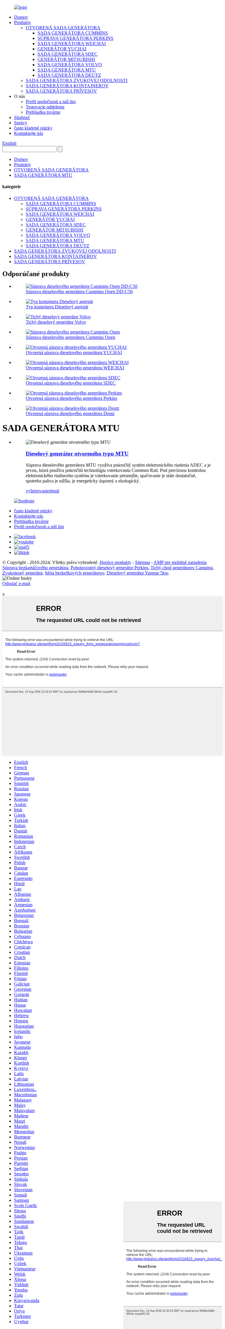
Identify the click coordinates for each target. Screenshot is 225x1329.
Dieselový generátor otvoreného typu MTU (77, 454)
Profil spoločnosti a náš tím (51, 101)
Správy (20, 122)
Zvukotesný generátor (22, 572)
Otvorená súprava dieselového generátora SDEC (71, 382)
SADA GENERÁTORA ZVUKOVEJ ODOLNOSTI (76, 80)
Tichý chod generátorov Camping (182, 567)
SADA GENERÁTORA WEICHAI (72, 43)
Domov (21, 17)
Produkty (22, 22)
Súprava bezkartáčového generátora (35, 567)
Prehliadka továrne (43, 112)
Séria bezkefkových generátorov (74, 572)
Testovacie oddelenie (45, 106)
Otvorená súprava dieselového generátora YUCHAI (74, 352)
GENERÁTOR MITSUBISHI (66, 59)
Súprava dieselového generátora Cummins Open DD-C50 (79, 291)
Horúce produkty (115, 562)
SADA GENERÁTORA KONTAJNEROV (67, 85)
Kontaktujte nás (28, 133)
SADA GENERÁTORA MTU (67, 69)
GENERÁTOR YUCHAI (62, 48)
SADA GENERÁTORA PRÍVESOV (61, 91)
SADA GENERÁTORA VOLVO (70, 64)
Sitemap (142, 562)
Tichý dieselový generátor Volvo (56, 321)
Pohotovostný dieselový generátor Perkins (109, 567)
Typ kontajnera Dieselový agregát (57, 306)
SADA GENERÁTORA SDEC (68, 54)
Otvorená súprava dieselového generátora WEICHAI (75, 367)
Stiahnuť (22, 117)
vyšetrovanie (37, 490)
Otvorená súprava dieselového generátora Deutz (70, 413)
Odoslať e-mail (16, 583)
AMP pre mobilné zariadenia (180, 562)
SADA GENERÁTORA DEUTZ (69, 75)
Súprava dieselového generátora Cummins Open (70, 337)
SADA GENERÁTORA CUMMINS (73, 32)
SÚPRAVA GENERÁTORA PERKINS (75, 38)
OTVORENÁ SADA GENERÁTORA (63, 27)
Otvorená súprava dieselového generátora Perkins (71, 398)
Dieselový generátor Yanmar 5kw (137, 572)
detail (54, 490)
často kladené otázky (33, 127)
